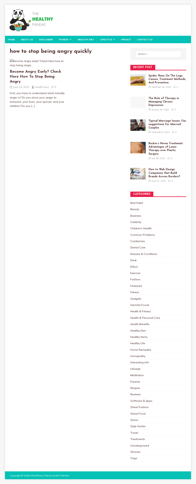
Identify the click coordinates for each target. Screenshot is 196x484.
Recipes (135, 388)
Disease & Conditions (143, 254)
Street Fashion (139, 407)
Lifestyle (106, 39)
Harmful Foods (139, 305)
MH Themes (62, 475)
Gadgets (135, 298)
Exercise (135, 273)
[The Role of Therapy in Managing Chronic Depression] (138, 106)
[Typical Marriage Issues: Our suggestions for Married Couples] (138, 128)
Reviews (135, 394)
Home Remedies (140, 349)
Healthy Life (137, 343)
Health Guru (42, 87)
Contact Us (145, 39)
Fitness (64, 39)
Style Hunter (138, 426)
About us (27, 39)
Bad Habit (136, 203)
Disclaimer (46, 39)
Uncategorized (139, 445)
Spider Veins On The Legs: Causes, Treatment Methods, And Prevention (167, 79)
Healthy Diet (86, 39)
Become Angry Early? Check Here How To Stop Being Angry (35, 77)
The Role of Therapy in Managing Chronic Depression (164, 102)
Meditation (137, 375)
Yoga (133, 458)
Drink (133, 260)
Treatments (137, 439)
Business (135, 215)
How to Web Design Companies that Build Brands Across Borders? (164, 173)
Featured (136, 286)
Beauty (134, 209)
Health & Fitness (140, 311)
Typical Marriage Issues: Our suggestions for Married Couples (167, 124)
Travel (134, 432)
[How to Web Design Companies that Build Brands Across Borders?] (138, 177)
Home (11, 39)
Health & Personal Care (145, 318)
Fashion (135, 279)
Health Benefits (139, 324)
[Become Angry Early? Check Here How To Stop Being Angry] (38, 65)
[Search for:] (158, 54)
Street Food (137, 413)
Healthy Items (139, 337)
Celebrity (135, 222)
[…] (33, 106)
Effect (134, 266)
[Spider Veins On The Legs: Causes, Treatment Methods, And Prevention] (138, 83)
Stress (134, 420)
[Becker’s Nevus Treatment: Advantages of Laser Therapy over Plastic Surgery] (138, 151)
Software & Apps (141, 401)
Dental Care (137, 247)
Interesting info (139, 362)
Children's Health (141, 228)
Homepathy (137, 356)
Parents (135, 381)
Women (135, 452)
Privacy (126, 39)
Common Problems (142, 235)
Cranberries (137, 241)
